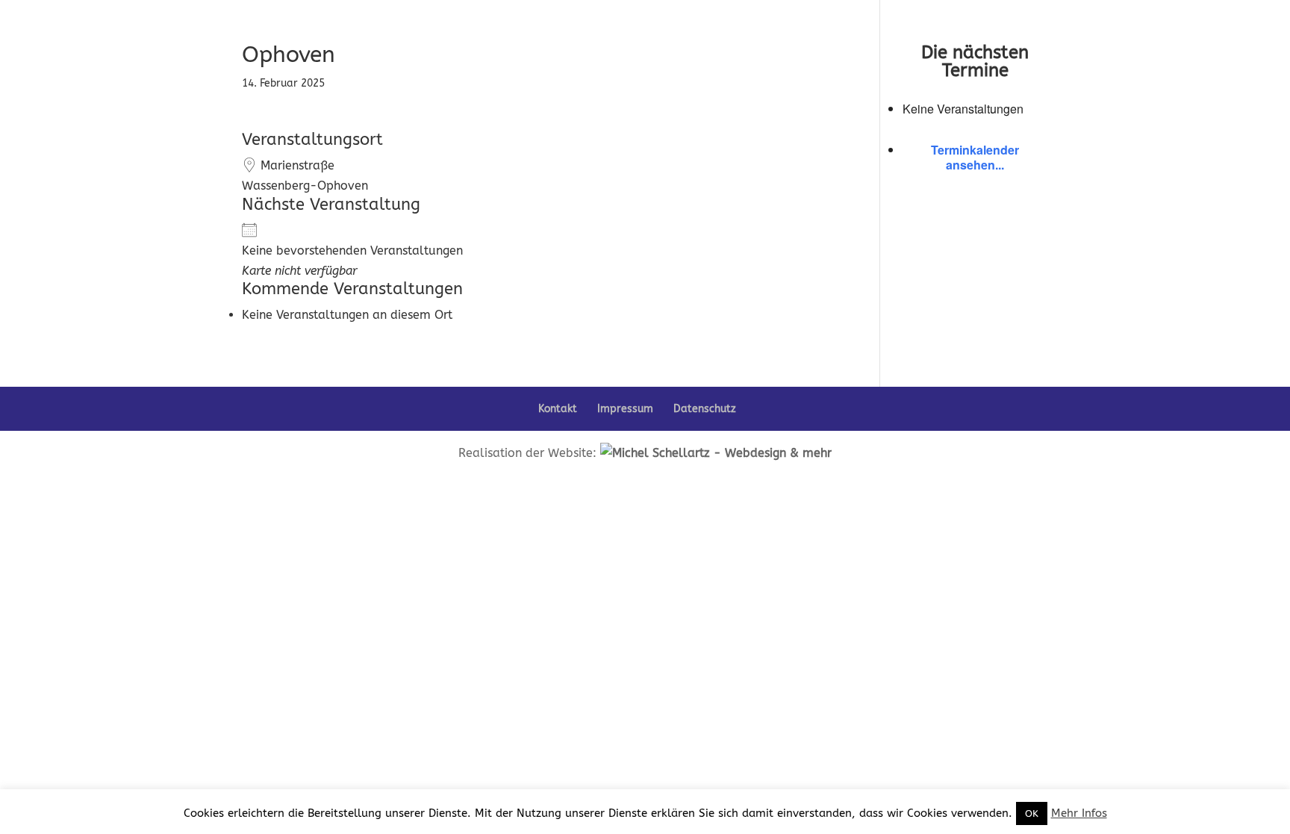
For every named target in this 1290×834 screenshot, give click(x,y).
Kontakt (557, 408)
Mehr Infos (1079, 813)
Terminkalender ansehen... (975, 157)
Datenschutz (704, 408)
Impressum (625, 408)
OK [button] (1031, 813)
